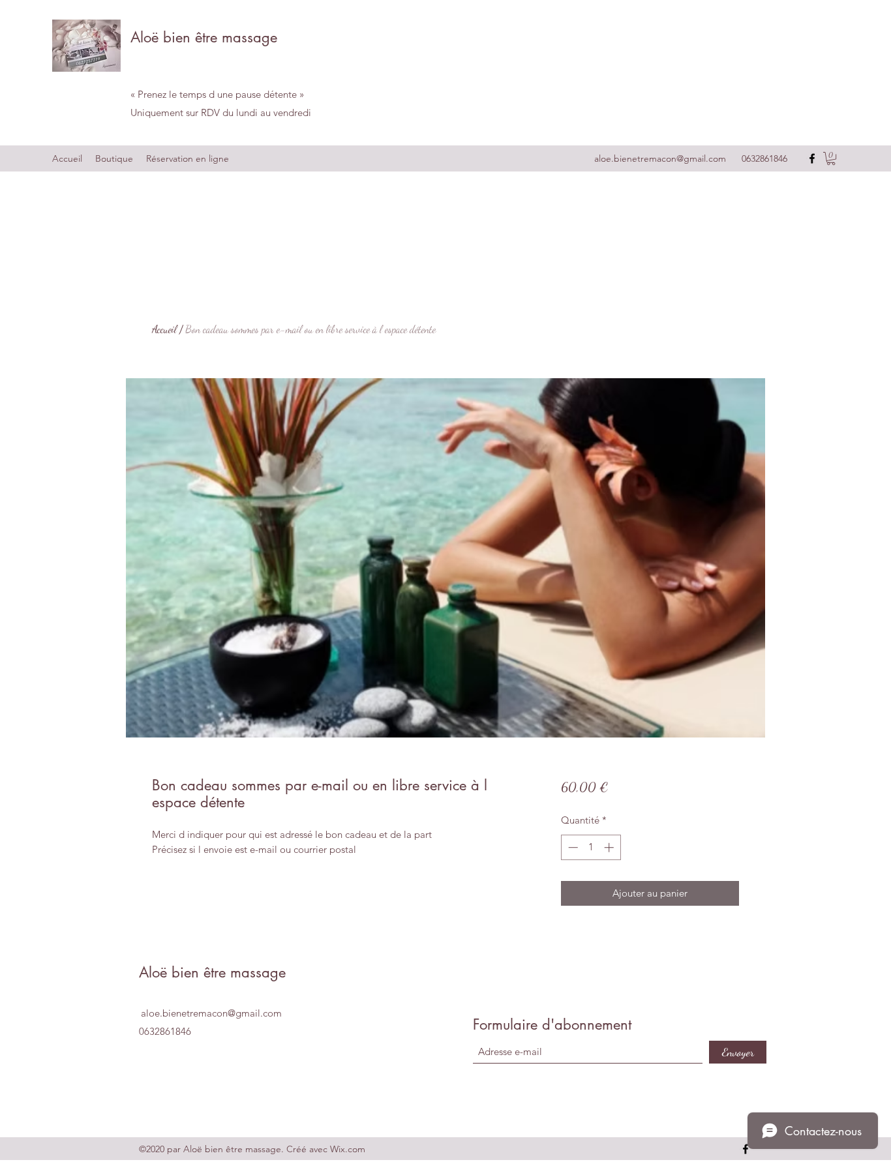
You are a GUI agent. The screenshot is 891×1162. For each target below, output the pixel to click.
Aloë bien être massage (203, 37)
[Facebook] (812, 158)
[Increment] (610, 847)
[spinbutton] (590, 847)
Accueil (164, 329)
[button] (831, 158)
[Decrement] (572, 847)
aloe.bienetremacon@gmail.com (660, 158)
